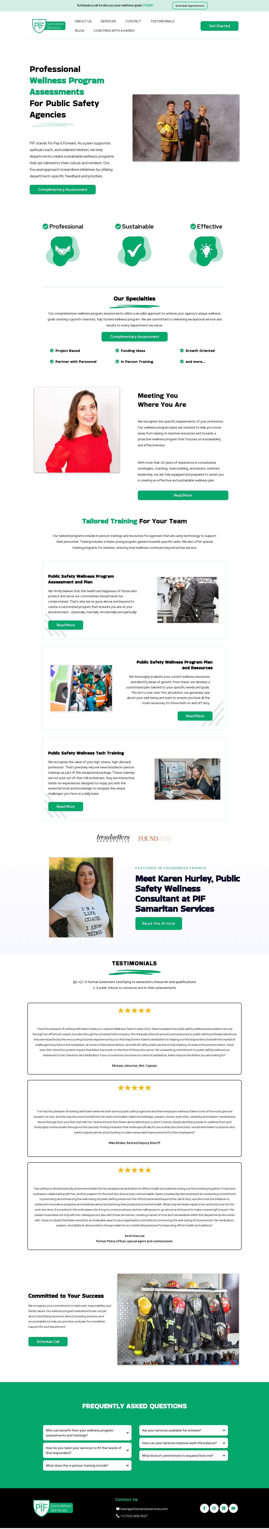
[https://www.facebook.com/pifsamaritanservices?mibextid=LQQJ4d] (204, 1508)
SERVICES (108, 21)
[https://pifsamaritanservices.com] (49, 26)
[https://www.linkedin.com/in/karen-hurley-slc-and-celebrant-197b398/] (224, 1508)
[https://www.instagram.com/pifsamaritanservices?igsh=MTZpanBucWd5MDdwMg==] (214, 1508)
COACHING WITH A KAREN (114, 30)
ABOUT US (83, 21)
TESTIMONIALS (162, 21)
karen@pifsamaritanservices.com (144, 1509)
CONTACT (133, 21)
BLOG (79, 30)
